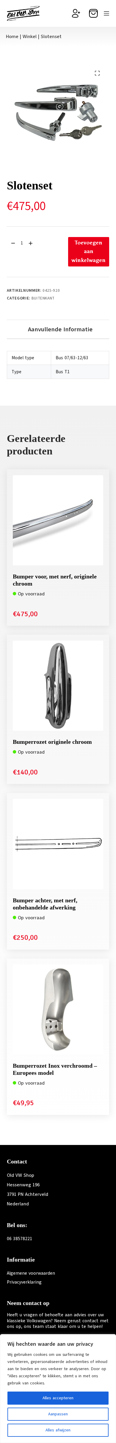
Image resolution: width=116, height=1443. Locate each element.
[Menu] (106, 13)
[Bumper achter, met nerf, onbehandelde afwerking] (58, 844)
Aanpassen (58, 1414)
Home (12, 36)
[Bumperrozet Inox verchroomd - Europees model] (58, 1009)
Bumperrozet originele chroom (52, 741)
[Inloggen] (76, 13)
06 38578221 (19, 1239)
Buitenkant (43, 298)
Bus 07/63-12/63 (72, 358)
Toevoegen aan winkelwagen (88, 251)
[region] (58, 1388)
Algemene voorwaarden (31, 1273)
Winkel (30, 36)
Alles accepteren (58, 1398)
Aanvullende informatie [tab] (60, 329)
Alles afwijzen (58, 1430)
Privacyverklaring (24, 1282)
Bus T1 (63, 372)
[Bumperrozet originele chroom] (58, 686)
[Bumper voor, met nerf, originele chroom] (58, 520)
